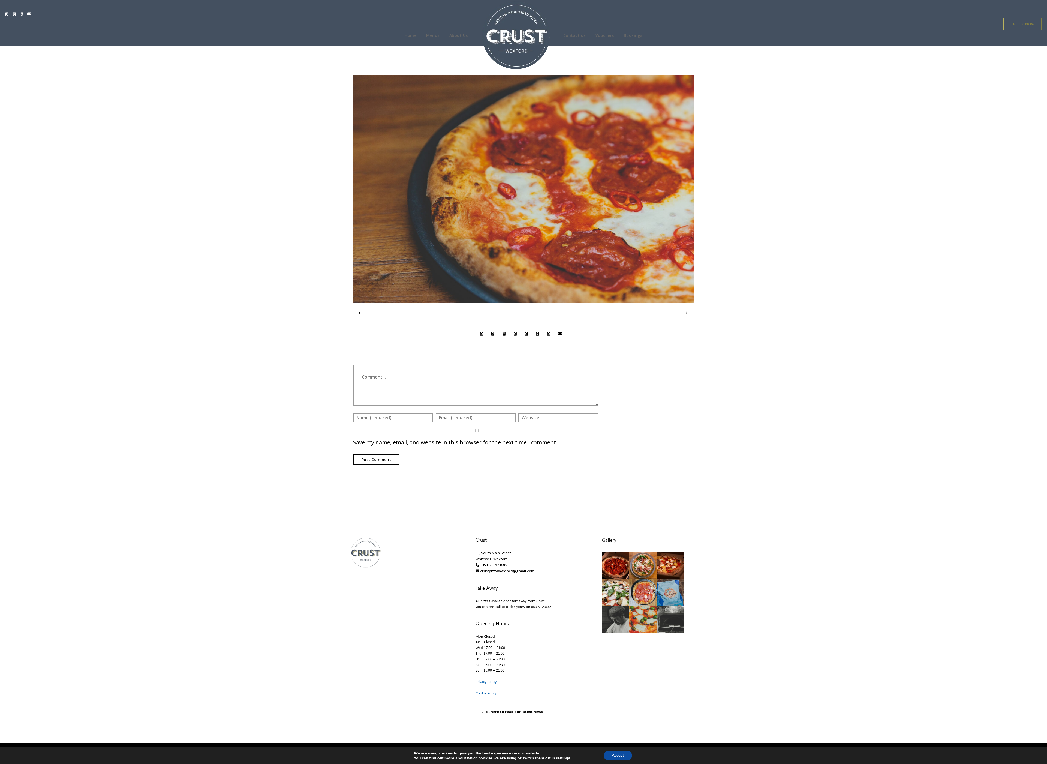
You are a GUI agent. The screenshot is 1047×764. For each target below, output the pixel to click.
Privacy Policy (486, 681)
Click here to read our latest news (512, 711)
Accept (618, 755)
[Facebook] (8, 14)
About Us (458, 35)
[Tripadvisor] (16, 14)
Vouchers (604, 35)
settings (563, 758)
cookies (485, 757)
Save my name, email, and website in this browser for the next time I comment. (455, 442)
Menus (433, 35)
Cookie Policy (486, 693)
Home (410, 35)
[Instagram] (23, 14)
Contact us (574, 35)
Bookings (633, 35)
